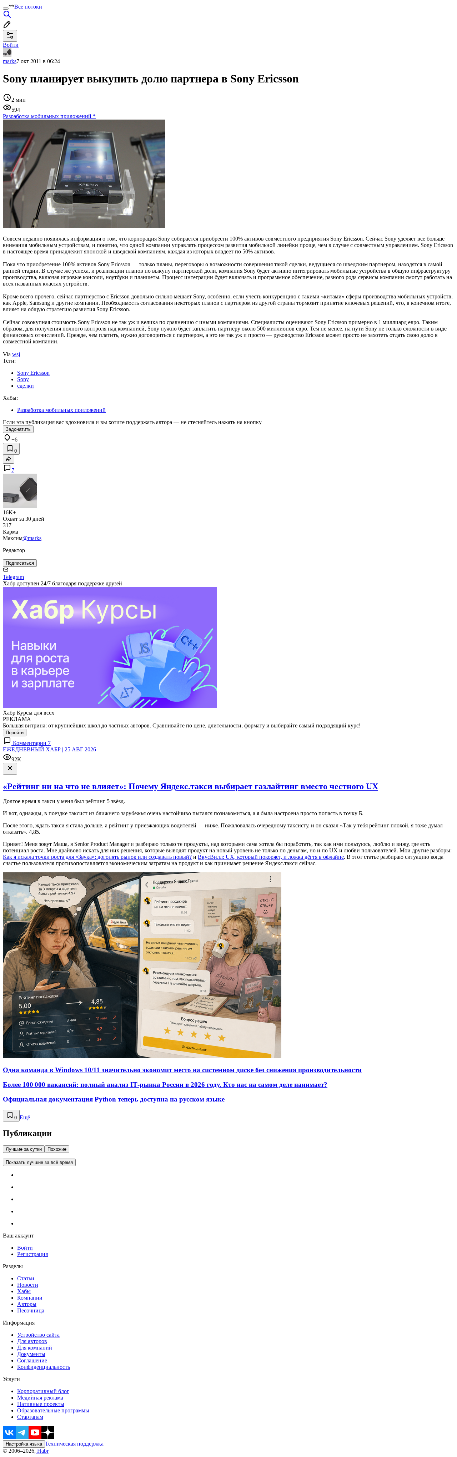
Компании (29, 1298)
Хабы (24, 1291)
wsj (16, 354)
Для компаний (34, 1348)
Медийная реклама (40, 1398)
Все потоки (28, 7)
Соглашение (32, 1360)
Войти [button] (11, 45)
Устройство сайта (38, 1335)
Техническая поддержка (74, 1444)
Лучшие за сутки (24, 1149)
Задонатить (18, 429)
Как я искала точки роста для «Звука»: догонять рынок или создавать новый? (97, 857)
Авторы (26, 1304)
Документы (31, 1354)
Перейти (15, 732)
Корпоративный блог (43, 1391)
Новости (27, 1285)
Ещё (25, 1117)
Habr (42, 1451)
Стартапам (30, 1417)
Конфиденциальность (43, 1367)
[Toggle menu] (6, 8)
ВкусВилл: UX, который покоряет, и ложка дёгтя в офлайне (271, 857)
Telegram (13, 577)
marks (9, 61)
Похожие (56, 1149)
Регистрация (32, 1254)
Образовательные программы (53, 1410)
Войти (25, 1248)
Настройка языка (24, 1444)
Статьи (25, 1278)
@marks (31, 538)
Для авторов (32, 1341)
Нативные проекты (40, 1404)
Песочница (30, 1310)
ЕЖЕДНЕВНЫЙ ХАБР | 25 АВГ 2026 (49, 749)
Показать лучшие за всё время (39, 1162)
